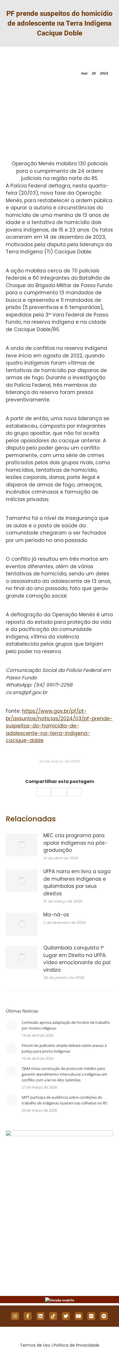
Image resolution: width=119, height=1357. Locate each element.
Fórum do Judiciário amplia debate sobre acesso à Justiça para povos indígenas (64, 1048)
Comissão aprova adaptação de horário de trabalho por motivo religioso (66, 1025)
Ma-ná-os (56, 914)
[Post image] (22, 844)
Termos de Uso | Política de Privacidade (59, 1345)
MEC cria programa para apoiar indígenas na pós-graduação (75, 843)
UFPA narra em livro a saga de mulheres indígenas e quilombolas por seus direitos (77, 882)
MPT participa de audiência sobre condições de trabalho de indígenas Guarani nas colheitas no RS (64, 1100)
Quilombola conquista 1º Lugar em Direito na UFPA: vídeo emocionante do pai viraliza (76, 958)
